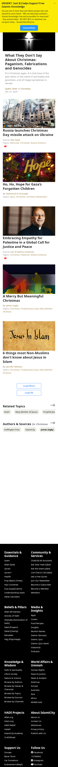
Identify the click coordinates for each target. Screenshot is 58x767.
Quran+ (8, 572)
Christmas (26, 88)
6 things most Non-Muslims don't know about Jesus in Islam (26, 357)
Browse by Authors (13, 682)
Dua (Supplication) (13, 588)
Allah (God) (9, 564)
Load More (29, 385)
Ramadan (8, 635)
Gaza (12, 196)
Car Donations (11, 760)
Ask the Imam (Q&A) (40, 568)
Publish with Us (38, 733)
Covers (34, 619)
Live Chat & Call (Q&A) (41, 572)
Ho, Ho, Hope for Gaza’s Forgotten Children (22, 186)
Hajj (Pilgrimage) (12, 639)
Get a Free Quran (39, 576)
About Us (35, 717)
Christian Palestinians (36, 196)
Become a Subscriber (41, 584)
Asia (33, 694)
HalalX (7, 729)
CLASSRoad (9, 737)
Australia (35, 690)
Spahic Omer (11, 88)
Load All (29, 392)
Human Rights (38, 670)
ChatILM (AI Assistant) (41, 560)
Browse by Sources (13, 697)
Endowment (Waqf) (13, 764)
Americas (35, 682)
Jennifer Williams (14, 366)
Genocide (14, 143)
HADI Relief (9, 725)
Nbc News (15, 140)
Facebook (38, 752)
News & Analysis (39, 678)
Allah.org (8, 717)
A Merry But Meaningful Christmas (23, 298)
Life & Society (10, 674)
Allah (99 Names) (12, 611)
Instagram (38, 760)
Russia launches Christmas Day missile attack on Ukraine (28, 132)
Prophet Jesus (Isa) (29, 308)
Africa (33, 698)
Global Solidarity (38, 254)
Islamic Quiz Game (40, 643)
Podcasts (35, 651)
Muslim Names (38, 631)
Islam (7, 560)
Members (35, 592)
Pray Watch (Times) (13, 580)
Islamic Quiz (37, 639)
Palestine (25, 254)
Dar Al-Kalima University (22, 252)
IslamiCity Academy (13, 733)
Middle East (36, 702)
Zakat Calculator (12, 596)
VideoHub (36, 647)
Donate (7, 752)
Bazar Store (9, 756)
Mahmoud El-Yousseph (17, 193)
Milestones (36, 725)
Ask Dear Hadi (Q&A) (41, 564)
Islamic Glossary (38, 635)
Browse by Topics (12, 693)
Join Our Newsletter (40, 580)
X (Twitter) (36, 756)
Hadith (7, 576)
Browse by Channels (14, 701)
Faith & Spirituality (13, 670)
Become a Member (40, 588)
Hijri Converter (11, 584)
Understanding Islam (14, 592)
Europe (34, 686)
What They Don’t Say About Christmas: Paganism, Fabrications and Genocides (26, 62)
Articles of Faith (11, 615)
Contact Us (36, 721)
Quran (7, 568)
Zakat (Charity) (11, 631)
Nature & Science (12, 678)
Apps (33, 615)
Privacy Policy (37, 729)
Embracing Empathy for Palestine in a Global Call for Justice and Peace (26, 242)
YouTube (38, 764)
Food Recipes (37, 623)
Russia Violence (38, 143)
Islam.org (9, 721)
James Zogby (12, 305)
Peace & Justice (38, 674)
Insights (35, 627)
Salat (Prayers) (11, 627)
